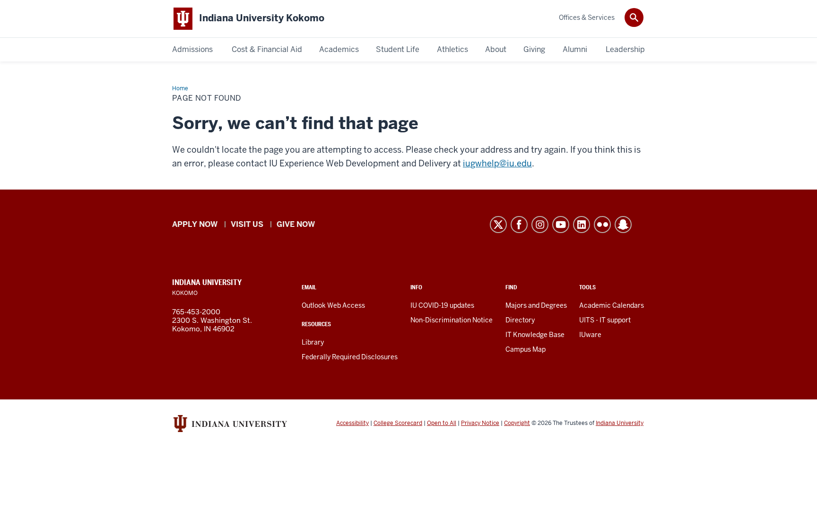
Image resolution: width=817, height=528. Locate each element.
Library (313, 342)
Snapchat (623, 224)
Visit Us (247, 224)
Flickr (602, 224)
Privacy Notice (480, 423)
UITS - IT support (605, 320)
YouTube (560, 224)
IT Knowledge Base (535, 334)
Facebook (519, 224)
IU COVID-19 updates (442, 305)
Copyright (517, 423)
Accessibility (352, 423)
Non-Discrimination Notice (451, 320)
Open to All (441, 423)
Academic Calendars (611, 305)
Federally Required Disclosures (350, 357)
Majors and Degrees (536, 305)
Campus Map (525, 349)
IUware (590, 334)
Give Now (296, 224)
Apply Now (194, 224)
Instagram (539, 224)
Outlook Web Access (333, 305)
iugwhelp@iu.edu (497, 163)
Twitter (498, 224)
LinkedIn (581, 224)
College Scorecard (398, 423)
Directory (520, 320)
